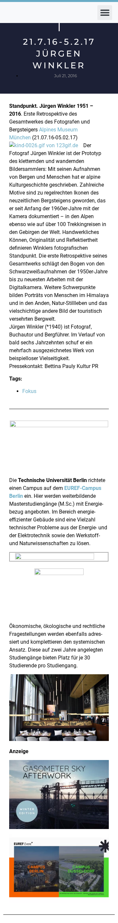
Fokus (29, 391)
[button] (104, 12)
